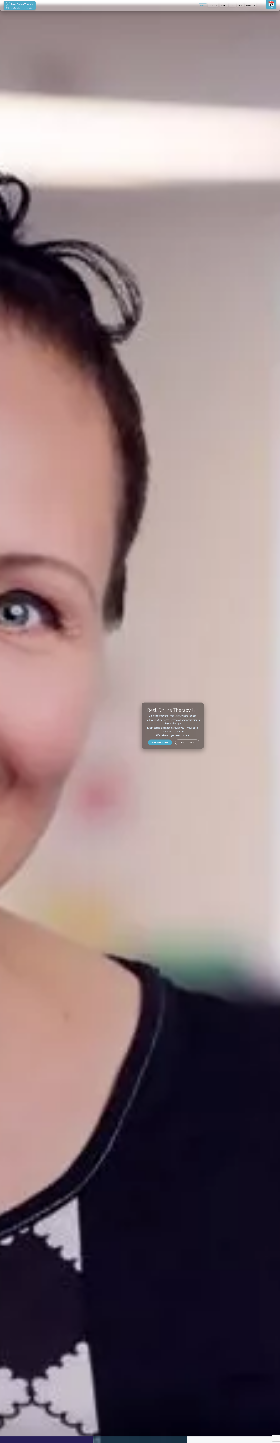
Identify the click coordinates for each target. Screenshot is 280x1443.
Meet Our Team (187, 742)
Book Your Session (160, 742)
